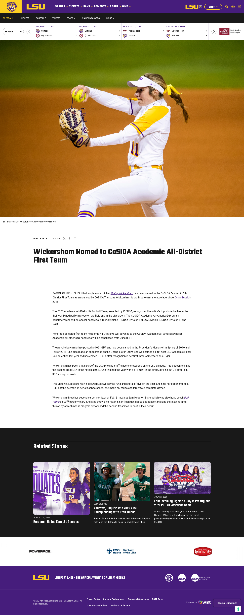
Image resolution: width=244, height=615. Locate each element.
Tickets (74, 6)
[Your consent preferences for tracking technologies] (238, 609)
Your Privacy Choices (96, 605)
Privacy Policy (93, 599)
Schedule (41, 18)
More (109, 18)
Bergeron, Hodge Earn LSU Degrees (56, 522)
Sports (60, 6)
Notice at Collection (120, 605)
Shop (215, 7)
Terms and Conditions (138, 599)
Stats (70, 18)
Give (125, 6)
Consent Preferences (113, 599)
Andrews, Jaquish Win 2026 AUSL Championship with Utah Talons (115, 510)
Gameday (100, 6)
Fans (86, 6)
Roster (25, 18)
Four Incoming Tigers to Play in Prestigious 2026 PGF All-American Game (182, 503)
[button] (213, 31)
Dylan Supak (181, 297)
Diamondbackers (91, 18)
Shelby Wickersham (122, 293)
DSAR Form (157, 599)
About (114, 6)
